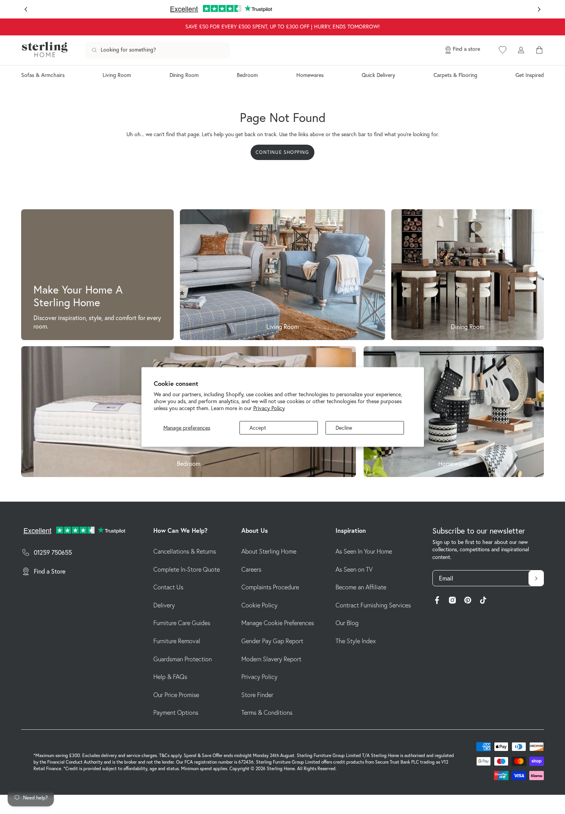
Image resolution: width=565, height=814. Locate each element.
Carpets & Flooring (455, 75)
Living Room (117, 75)
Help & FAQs (170, 677)
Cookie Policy (259, 605)
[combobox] (157, 50)
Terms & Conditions (266, 712)
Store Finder (257, 695)
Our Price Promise (176, 695)
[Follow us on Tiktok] (483, 601)
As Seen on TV (354, 569)
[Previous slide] (26, 9)
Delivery (164, 605)
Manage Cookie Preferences (277, 623)
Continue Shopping (282, 152)
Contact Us (168, 587)
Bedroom (247, 75)
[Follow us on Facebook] (437, 601)
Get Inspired (529, 75)
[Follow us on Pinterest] (467, 601)
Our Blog (347, 623)
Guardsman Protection (182, 659)
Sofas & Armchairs (43, 75)
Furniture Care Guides (181, 623)
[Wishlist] (503, 50)
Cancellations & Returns (184, 551)
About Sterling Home (268, 551)
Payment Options (175, 712)
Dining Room (184, 75)
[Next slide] (539, 9)
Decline (344, 427)
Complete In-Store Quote (186, 569)
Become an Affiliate (361, 587)
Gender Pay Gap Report (272, 641)
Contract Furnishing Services (373, 605)
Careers (251, 569)
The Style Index (356, 641)
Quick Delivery (378, 75)
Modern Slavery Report (271, 659)
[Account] (520, 50)
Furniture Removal (176, 641)
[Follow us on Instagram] (452, 601)
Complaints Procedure (270, 587)
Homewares (310, 75)
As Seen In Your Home (364, 551)
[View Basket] (539, 50)
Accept (257, 427)
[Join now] (536, 578)
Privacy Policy (269, 407)
